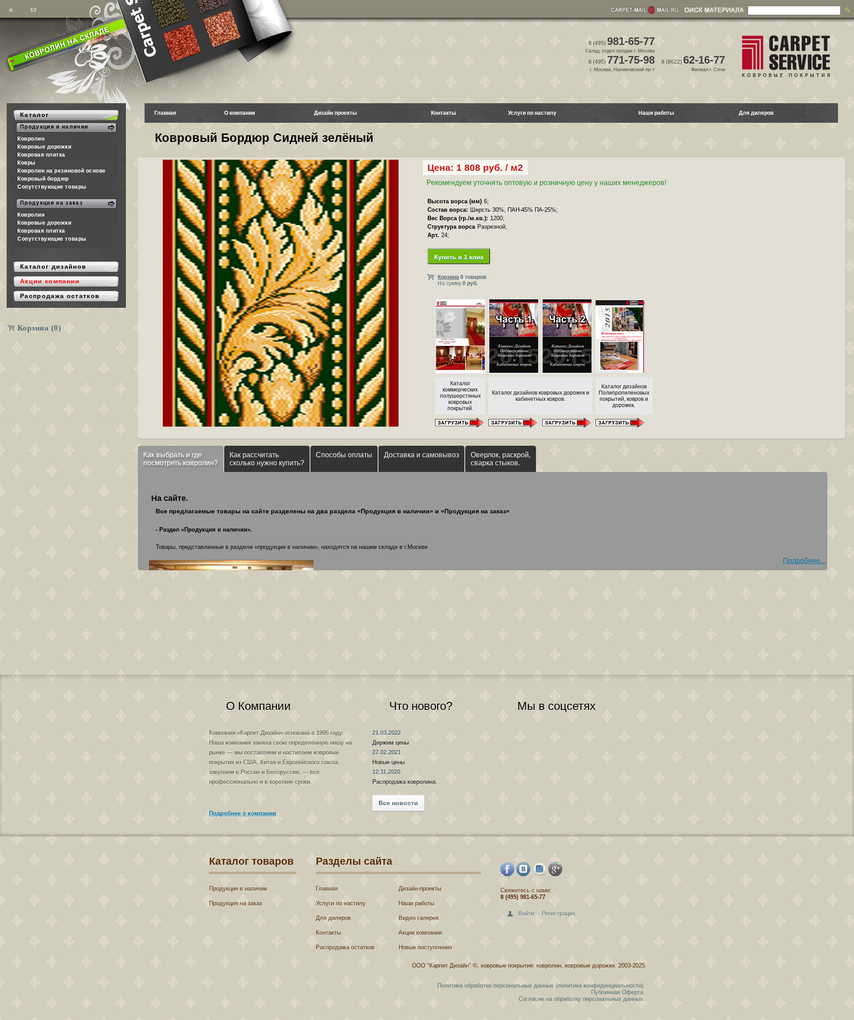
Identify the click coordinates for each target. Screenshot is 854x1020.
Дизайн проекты (335, 113)
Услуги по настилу (532, 113)
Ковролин (30, 139)
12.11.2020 (386, 772)
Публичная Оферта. (618, 992)
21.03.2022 (386, 733)
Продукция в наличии (238, 888)
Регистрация (558, 913)
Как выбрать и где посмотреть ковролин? (180, 459)
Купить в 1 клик (458, 257)
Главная (165, 113)
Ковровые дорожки (44, 147)
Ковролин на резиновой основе (61, 171)
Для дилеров (756, 113)
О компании (239, 113)
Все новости (398, 802)
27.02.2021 (386, 752)
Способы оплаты (344, 455)
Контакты (443, 113)
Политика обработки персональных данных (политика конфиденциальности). (541, 985)
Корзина (39, 327)
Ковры (26, 163)
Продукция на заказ (235, 903)
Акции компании (420, 932)
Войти (526, 913)
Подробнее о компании (242, 813)
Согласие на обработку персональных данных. (582, 999)
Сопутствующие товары (51, 187)
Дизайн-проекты (420, 888)
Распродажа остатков (345, 947)
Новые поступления (425, 947)
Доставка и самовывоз (421, 455)
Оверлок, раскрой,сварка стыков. (501, 459)
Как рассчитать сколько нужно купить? (267, 459)
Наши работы (656, 113)
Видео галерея (419, 918)
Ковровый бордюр (43, 179)
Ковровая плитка (41, 155)
